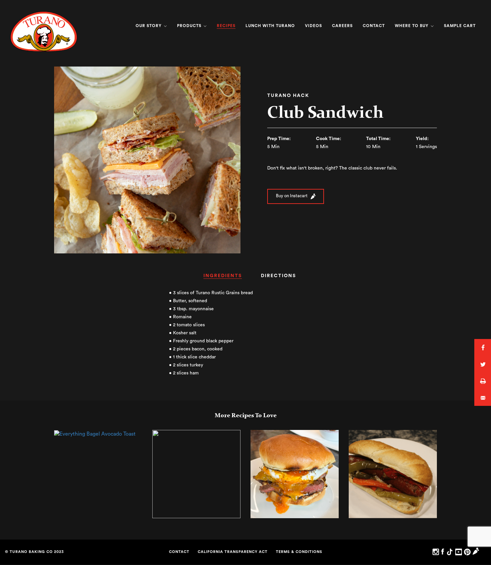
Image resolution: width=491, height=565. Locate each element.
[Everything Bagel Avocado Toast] (95, 433)
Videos (313, 26)
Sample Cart (460, 26)
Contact (374, 26)
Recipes (226, 26)
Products (190, 26)
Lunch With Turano (270, 26)
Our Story (149, 26)
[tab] (222, 278)
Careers (342, 26)
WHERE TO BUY (412, 26)
